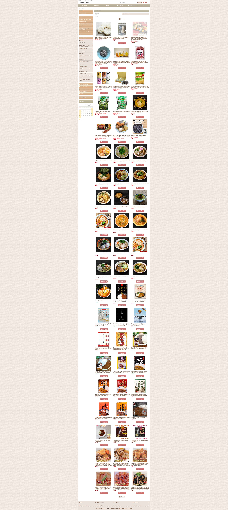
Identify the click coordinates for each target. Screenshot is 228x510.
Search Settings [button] (126, 13)
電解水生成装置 (124, 508)
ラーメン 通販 (118, 508)
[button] (144, 5)
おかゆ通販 (130, 508)
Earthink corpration (100, 508)
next (123, 19)
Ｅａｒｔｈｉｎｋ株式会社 (110, 508)
